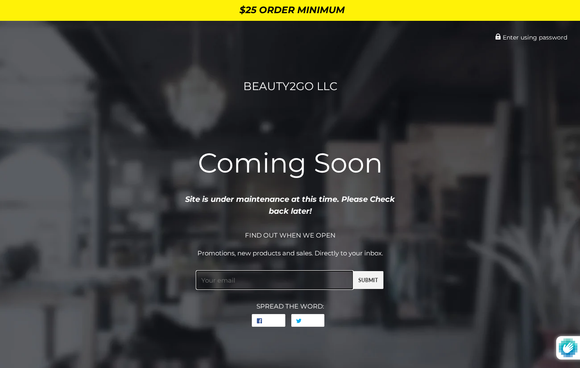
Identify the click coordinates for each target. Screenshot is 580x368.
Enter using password (534, 37)
